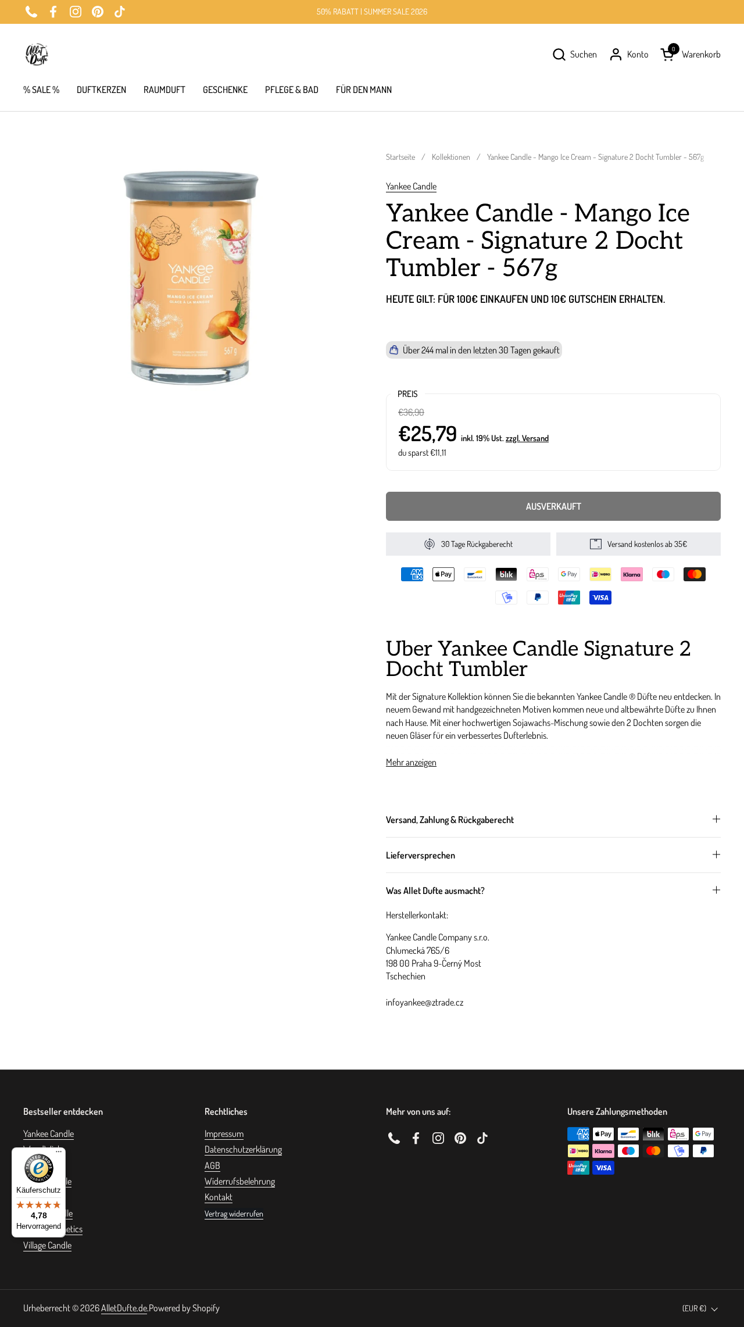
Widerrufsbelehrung (240, 1181)
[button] (574, 54)
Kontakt (219, 1197)
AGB (212, 1165)
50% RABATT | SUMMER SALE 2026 (372, 11)
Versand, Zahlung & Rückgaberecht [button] (450, 819)
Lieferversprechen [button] (420, 855)
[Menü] (59, 1154)
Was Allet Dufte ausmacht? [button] (435, 890)
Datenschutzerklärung (243, 1149)
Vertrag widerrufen (234, 1213)
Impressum (224, 1133)
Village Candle (47, 1245)
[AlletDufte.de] (36, 54)
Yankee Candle (411, 186)
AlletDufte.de (124, 1308)
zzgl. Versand (527, 437)
